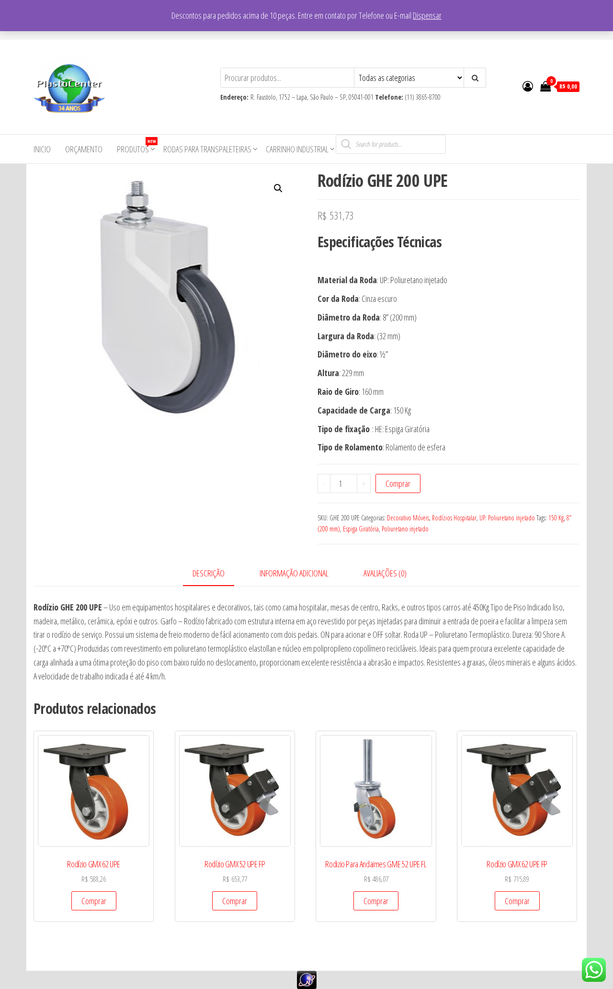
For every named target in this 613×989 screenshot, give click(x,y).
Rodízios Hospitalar (454, 517)
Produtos (136, 146)
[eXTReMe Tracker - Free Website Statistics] (307, 979)
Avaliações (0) (385, 573)
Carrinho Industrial (297, 149)
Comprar (398, 483)
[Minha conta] (527, 86)
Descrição (209, 573)
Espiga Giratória (361, 528)
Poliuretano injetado (405, 528)
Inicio (42, 149)
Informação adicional (294, 573)
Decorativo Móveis (408, 517)
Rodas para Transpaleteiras (207, 149)
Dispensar (427, 15)
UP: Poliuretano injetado (507, 517)
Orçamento (83, 149)
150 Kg (556, 517)
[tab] (216, 574)
